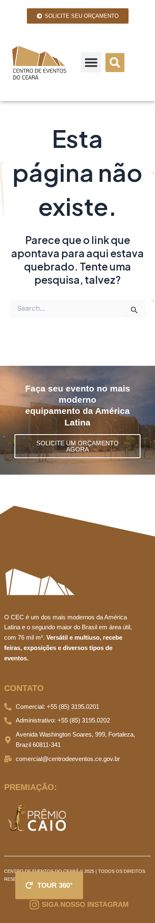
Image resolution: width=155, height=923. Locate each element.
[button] (91, 62)
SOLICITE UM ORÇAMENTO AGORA (77, 446)
